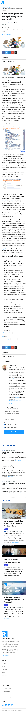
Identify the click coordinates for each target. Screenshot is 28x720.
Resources (4, 678)
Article (5, 22)
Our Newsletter (7, 688)
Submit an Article (7, 28)
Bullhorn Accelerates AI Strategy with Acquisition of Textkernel (14, 599)
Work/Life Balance (7, 341)
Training (4, 681)
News (10, 332)
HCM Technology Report (11, 427)
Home (3, 7)
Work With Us (7, 691)
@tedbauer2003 (16, 396)
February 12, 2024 (10, 450)
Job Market (14, 339)
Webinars (4, 675)
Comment (6, 57)
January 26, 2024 (10, 481)
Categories (7, 330)
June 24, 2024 (16, 567)
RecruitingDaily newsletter (11, 425)
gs (14, 378)
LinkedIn (17, 397)
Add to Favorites (7, 61)
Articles (8, 7)
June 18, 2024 (19, 607)
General (5, 332)
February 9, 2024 (10, 465)
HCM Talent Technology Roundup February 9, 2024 (13, 467)
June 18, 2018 (5, 24)
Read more (17, 460)
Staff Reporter (11, 531)
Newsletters (7, 423)
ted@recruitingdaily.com (15, 400)
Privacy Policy (13, 712)
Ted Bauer (16, 22)
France (11, 200)
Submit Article (6, 34)
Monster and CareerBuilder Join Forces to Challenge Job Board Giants (14, 523)
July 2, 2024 (19, 531)
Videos (4, 672)
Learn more (5, 655)
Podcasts (4, 669)
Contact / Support (8, 697)
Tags (5, 336)
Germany (4, 200)
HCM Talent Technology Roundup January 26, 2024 (13, 483)
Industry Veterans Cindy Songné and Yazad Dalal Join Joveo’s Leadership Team (13, 453)
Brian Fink (9, 567)
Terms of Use (5, 712)
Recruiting (10, 22)
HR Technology (6, 339)
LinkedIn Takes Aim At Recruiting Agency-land (12, 561)
